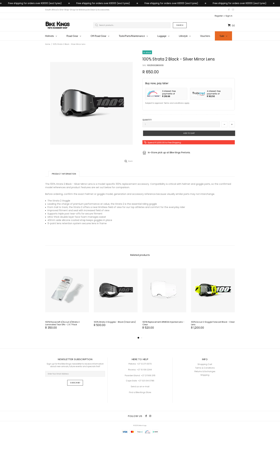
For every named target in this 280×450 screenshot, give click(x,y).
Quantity (147, 120)
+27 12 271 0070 (144, 364)
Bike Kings (57, 25)
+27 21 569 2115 (148, 375)
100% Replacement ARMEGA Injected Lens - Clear (163, 323)
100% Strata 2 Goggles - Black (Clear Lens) (115, 322)
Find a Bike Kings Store (140, 392)
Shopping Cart (205, 364)
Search (179, 25)
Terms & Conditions (205, 368)
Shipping (204, 375)
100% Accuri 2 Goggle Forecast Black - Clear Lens (213, 323)
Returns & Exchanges (204, 371)
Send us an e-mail (140, 386)
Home (47, 44)
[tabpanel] (67, 299)
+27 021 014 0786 (146, 380)
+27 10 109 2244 (144, 369)
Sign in (229, 16)
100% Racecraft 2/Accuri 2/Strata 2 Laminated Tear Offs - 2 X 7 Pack (62, 323)
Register (219, 16)
